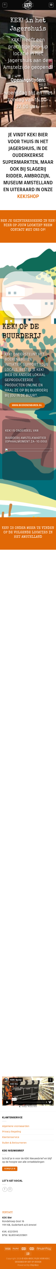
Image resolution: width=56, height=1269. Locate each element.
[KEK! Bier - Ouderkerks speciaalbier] (28, 5)
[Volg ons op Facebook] (4, 1189)
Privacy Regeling (11, 1132)
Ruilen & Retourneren (14, 1143)
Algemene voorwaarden (15, 1126)
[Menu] (4, 5)
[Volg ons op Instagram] (10, 1189)
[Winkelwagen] (51, 5)
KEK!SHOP (28, 196)
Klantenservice (10, 1137)
